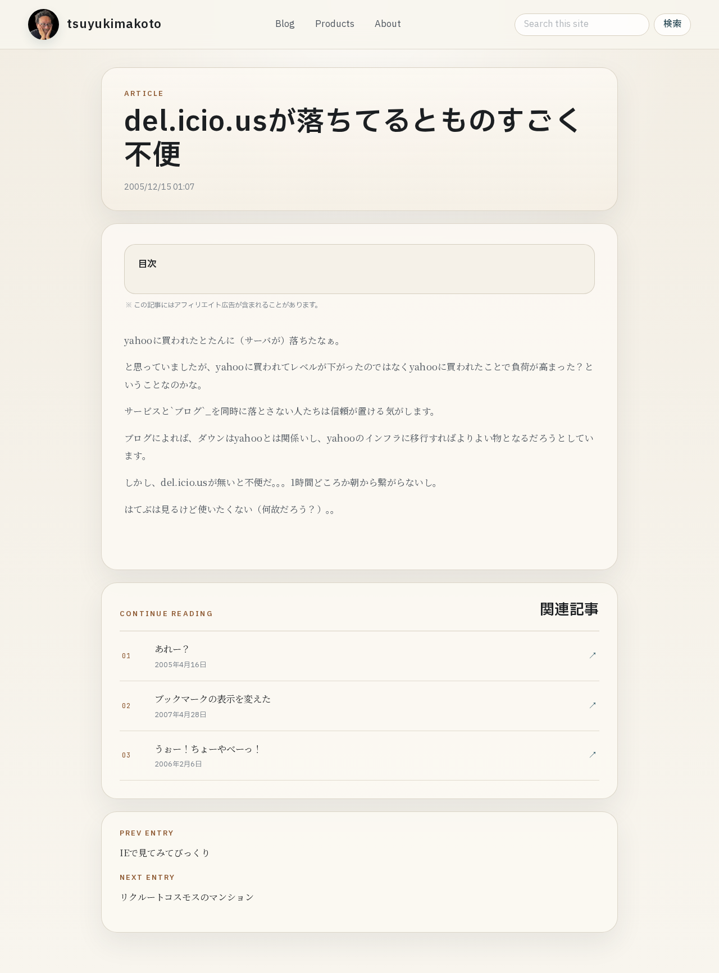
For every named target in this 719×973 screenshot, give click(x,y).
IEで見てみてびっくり (165, 852)
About (388, 24)
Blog (285, 24)
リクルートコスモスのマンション (187, 897)
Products (334, 24)
